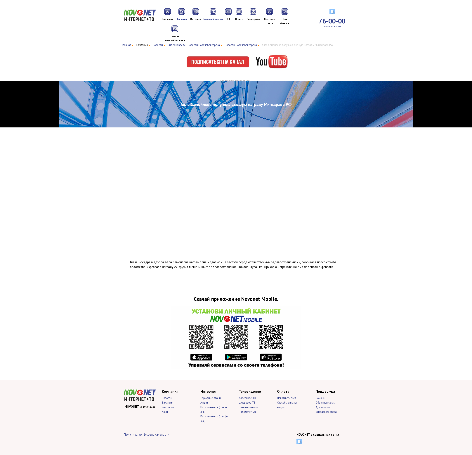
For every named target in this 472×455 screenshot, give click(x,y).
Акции (165, 412)
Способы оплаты (287, 402)
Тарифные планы (210, 398)
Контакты (168, 407)
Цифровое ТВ (247, 402)
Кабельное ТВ (247, 398)
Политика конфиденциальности (146, 434)
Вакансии (167, 402)
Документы (323, 407)
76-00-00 (332, 21)
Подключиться (247, 412)
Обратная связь (325, 402)
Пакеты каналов (248, 407)
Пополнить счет (286, 398)
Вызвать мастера (326, 412)
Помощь (320, 398)
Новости (167, 398)
